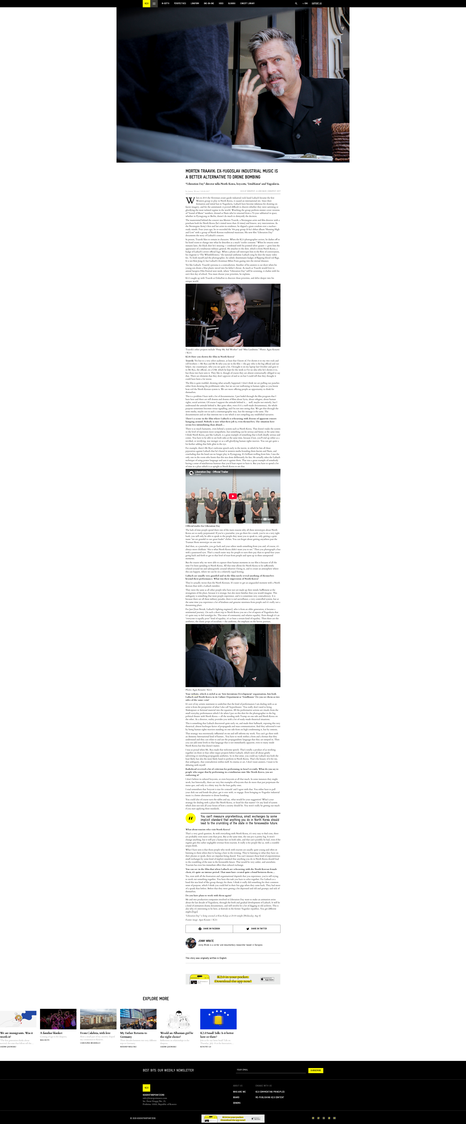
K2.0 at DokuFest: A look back (253, 191)
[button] (146, 3)
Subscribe (316, 1070)
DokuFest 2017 (274, 191)
